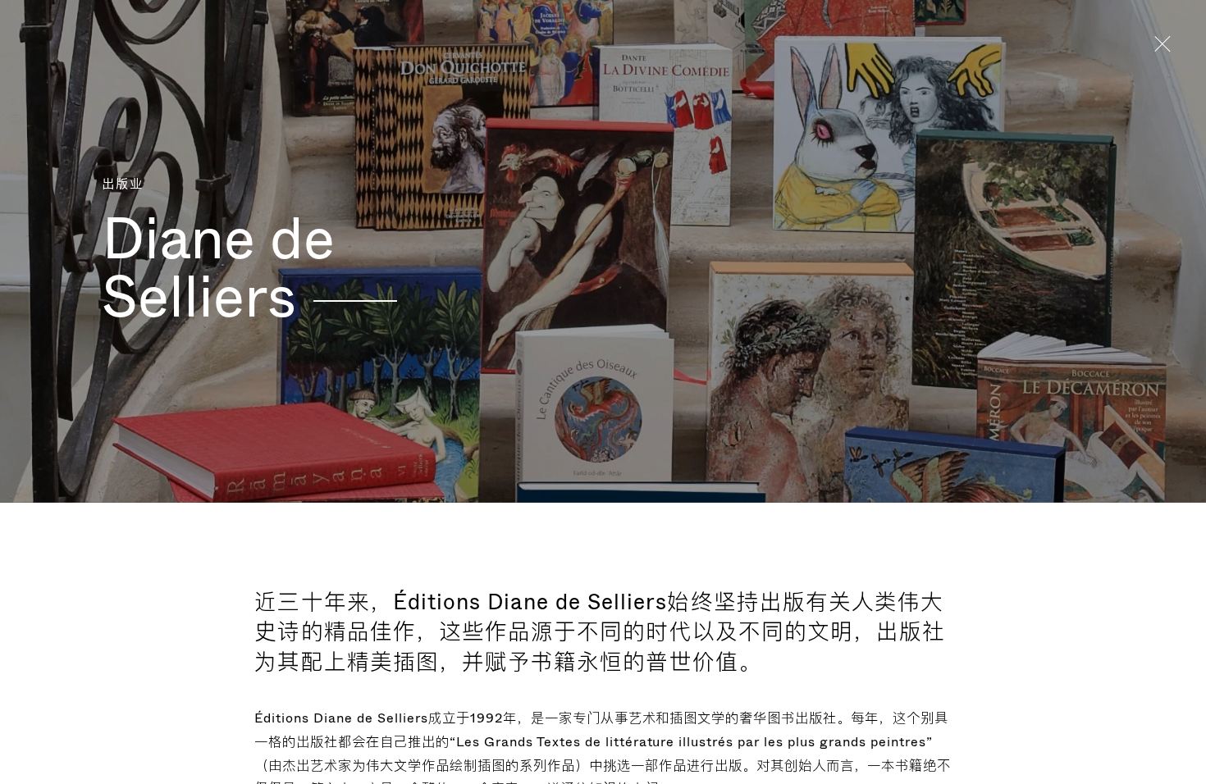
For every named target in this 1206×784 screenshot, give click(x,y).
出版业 (123, 184)
